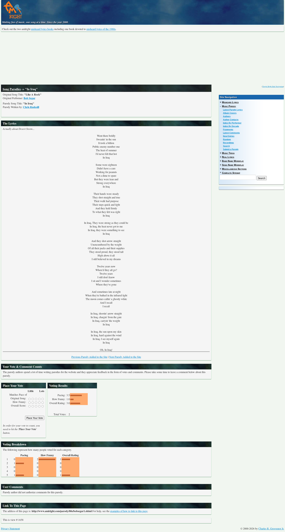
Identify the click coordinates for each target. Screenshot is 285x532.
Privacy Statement (10, 528)
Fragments (228, 129)
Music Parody (229, 106)
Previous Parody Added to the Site (89, 357)
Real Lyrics (228, 157)
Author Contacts (230, 120)
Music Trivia (228, 153)
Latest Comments (231, 133)
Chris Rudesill (31, 107)
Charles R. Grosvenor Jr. (271, 528)
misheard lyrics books (42, 29)
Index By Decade (231, 126)
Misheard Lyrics (230, 102)
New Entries (228, 136)
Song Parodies (12, 89)
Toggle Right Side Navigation (272, 86)
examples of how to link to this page (128, 511)
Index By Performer (232, 123)
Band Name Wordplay (233, 161)
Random (227, 139)
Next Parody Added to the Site (125, 357)
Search (226, 146)
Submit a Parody (230, 149)
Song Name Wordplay (233, 165)
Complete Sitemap (231, 173)
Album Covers (230, 113)
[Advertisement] (142, 58)
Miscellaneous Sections (234, 169)
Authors (227, 116)
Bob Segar (29, 98)
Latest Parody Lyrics (233, 110)
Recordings (228, 143)
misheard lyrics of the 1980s (101, 29)
